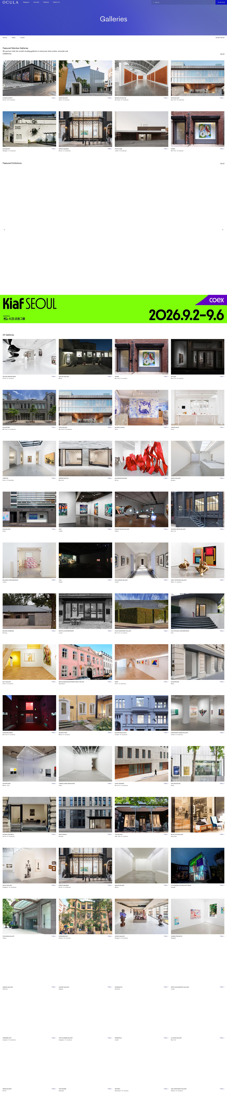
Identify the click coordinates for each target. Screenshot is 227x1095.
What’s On (56, 2)
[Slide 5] (128, 292)
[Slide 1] (15, 292)
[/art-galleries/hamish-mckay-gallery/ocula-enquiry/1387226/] (9, 2)
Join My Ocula (221, 2)
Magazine (26, 2)
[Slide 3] (71, 292)
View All (222, 54)
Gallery (13, 37)
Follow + (54, 98)
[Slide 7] (184, 292)
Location (22, 37)
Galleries (46, 2)
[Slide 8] (212, 292)
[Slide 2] (43, 292)
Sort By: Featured (220, 37)
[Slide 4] (99, 292)
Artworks (36, 2)
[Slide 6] (156, 292)
